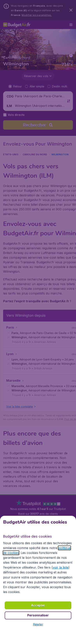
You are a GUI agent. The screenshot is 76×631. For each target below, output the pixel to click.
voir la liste (60, 567)
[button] (38, 624)
